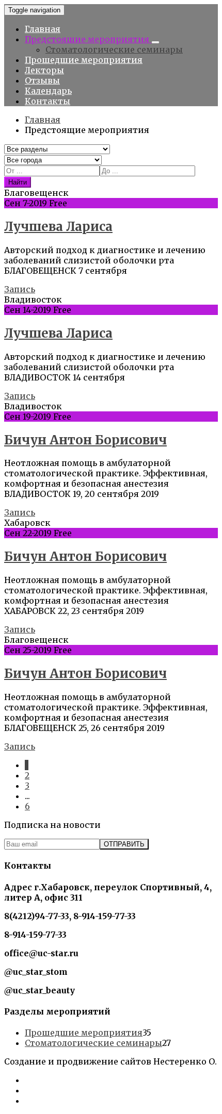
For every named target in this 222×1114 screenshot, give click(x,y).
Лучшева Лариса (58, 227)
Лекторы (44, 70)
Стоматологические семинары (114, 49)
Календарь (48, 91)
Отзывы (42, 80)
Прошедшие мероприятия (83, 60)
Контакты (47, 101)
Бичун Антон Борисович (85, 440)
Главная (42, 29)
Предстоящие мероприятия (88, 39)
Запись (19, 289)
